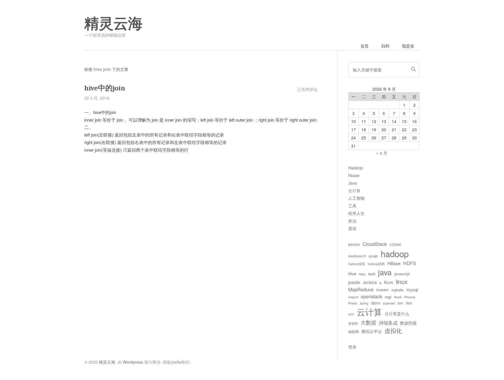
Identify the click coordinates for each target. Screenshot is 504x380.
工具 (352, 206)
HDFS (409, 263)
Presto (352, 303)
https (362, 274)
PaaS (398, 297)
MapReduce (361, 289)
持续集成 (388, 322)
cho (178, 362)
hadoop (395, 253)
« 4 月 (381, 153)
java (385, 272)
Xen (409, 303)
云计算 (354, 190)
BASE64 (354, 244)
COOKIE (395, 244)
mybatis (397, 290)
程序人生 (356, 213)
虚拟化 (393, 330)
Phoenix (409, 297)
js (380, 283)
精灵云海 (113, 23)
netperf (353, 297)
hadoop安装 (356, 264)
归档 (385, 46)
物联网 (353, 331)
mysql (412, 289)
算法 (352, 221)
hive (352, 273)
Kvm (388, 282)
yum (351, 314)
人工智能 (356, 198)
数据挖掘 (408, 323)
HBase (393, 263)
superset (389, 303)
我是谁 (408, 46)
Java (352, 183)
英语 (352, 228)
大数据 (368, 322)
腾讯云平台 (371, 331)
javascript (402, 273)
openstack (371, 296)
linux (401, 281)
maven (382, 290)
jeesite (354, 282)
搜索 (413, 69)
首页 (364, 46)
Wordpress (133, 362)
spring (364, 303)
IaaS (371, 273)
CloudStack (375, 243)
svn (400, 303)
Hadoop (355, 168)
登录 (352, 347)
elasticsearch (357, 256)
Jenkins (370, 282)
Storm (375, 303)
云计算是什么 (397, 313)
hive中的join (104, 88)
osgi (388, 297)
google (373, 256)
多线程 (353, 323)
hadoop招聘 (376, 264)
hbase (354, 175)
